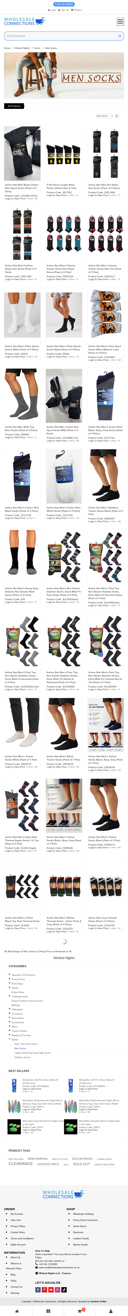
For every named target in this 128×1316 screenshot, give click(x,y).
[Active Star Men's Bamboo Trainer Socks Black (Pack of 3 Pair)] (106, 481)
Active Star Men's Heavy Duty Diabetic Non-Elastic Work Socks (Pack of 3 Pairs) (21, 591)
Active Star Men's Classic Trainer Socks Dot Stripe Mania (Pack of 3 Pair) (61, 268)
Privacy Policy (18, 1226)
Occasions (17, 1013)
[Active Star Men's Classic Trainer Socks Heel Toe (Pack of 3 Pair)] (106, 239)
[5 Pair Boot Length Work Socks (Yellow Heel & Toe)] (64, 158)
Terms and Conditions (22, 1238)
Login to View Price (15, 198)
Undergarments (20, 996)
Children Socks (22, 1057)
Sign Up (64, 10)
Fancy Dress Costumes (85, 1220)
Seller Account (18, 1244)
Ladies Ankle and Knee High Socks (32, 1053)
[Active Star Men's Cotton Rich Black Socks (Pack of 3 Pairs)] (22, 481)
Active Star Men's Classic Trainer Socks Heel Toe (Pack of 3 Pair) (104, 268)
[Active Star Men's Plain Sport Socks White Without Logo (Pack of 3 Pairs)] (106, 320)
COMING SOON (104, 1159)
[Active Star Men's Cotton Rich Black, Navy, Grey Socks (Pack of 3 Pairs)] (106, 401)
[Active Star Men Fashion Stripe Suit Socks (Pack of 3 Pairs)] (22, 239)
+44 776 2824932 (65, 4)
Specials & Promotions (23, 975)
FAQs (13, 1280)
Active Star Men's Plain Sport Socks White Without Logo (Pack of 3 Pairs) (104, 349)
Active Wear (18, 992)
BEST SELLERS (16, 1159)
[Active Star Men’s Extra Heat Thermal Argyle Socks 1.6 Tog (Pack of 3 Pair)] (22, 811)
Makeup (16, 1005)
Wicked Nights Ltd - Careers (55, 1273)
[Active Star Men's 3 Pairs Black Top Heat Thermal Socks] (22, 891)
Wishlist (78, 10)
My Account (17, 1214)
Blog (13, 1274)
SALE (66, 1165)
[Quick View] (39, 143)
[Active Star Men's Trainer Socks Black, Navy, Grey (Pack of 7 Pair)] (106, 730)
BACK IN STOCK (60, 1159)
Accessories (18, 1022)
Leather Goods (81, 1238)
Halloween (17, 1009)
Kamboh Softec (98, 1301)
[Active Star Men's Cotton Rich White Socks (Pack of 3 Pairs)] (64, 481)
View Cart (16, 1220)
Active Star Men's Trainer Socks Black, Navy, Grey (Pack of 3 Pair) (64, 840)
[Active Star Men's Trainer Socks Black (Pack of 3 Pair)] (106, 811)
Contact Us (16, 1287)
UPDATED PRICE (48, 1164)
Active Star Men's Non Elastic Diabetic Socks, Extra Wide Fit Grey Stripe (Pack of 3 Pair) (64, 591)
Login (53, 10)
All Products (14, 106)
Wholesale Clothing (83, 1214)
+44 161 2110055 (48, 1264)
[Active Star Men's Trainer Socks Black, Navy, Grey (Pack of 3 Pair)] (64, 811)
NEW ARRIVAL (38, 1158)
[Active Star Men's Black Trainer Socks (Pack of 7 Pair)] (64, 730)
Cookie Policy (18, 1232)
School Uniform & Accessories (27, 1000)
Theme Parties (19, 1031)
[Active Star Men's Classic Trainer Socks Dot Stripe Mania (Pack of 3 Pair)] (64, 239)
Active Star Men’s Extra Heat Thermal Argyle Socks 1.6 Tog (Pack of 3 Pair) (22, 840)
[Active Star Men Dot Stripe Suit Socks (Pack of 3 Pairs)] (106, 158)
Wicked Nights (22, 48)
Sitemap (15, 1293)
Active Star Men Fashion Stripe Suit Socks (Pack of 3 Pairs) (20, 268)
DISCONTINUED (82, 1159)
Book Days (17, 983)
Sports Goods (80, 1244)
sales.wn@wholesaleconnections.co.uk (59, 1267)
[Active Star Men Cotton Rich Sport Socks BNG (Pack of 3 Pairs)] (64, 401)
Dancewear (18, 1018)
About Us (15, 1257)
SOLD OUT (81, 1164)
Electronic (78, 1232)
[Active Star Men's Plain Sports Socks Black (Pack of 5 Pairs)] (64, 320)
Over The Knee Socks (26, 1044)
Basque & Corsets (21, 1035)
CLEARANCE (21, 1164)
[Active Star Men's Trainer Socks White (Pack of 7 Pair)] (22, 730)
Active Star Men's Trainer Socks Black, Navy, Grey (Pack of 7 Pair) (105, 759)
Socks (37, 48)
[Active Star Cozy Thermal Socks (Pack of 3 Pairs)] (106, 891)
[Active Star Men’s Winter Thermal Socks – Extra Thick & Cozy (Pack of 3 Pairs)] (64, 891)
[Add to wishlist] (39, 137)
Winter (15, 988)
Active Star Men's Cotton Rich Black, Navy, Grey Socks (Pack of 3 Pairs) (105, 430)
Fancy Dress (18, 979)
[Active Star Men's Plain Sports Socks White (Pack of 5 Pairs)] (22, 320)
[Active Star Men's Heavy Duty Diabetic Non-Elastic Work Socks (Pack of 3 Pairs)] (22, 562)
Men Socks (20, 1048)
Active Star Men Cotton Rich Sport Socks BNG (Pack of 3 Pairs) (63, 430)
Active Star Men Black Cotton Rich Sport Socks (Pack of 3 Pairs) (21, 188)
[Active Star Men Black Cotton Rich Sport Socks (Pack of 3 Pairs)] (22, 158)
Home (7, 48)
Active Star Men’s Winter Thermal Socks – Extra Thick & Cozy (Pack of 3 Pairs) (64, 921)
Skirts (15, 1026)
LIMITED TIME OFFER (104, 1165)
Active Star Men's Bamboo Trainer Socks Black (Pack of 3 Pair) (105, 511)
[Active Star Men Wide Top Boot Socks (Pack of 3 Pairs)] (22, 401)
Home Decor (79, 1226)
